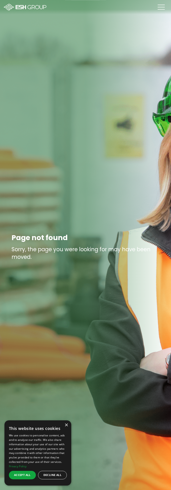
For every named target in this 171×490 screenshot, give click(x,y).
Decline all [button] (52, 475)
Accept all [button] (22, 475)
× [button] (66, 425)
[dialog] (37, 453)
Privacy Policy (17, 466)
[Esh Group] (25, 7)
